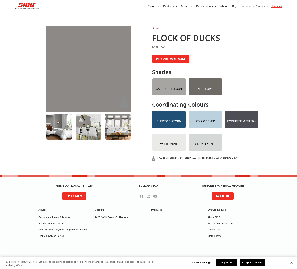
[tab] (59, 126)
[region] (148, 263)
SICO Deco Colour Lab (220, 223)
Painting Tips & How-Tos (51, 223)
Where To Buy (228, 6)
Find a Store (74, 195)
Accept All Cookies (252, 262)
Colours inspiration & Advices (54, 217)
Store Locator (215, 235)
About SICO (214, 217)
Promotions (247, 6)
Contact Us (214, 229)
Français (276, 6)
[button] (154, 6)
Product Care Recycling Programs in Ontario (62, 229)
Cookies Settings (201, 262)
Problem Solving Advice (51, 235)
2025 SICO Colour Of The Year (112, 217)
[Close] (291, 262)
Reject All (226, 262)
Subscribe (262, 6)
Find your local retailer (170, 58)
